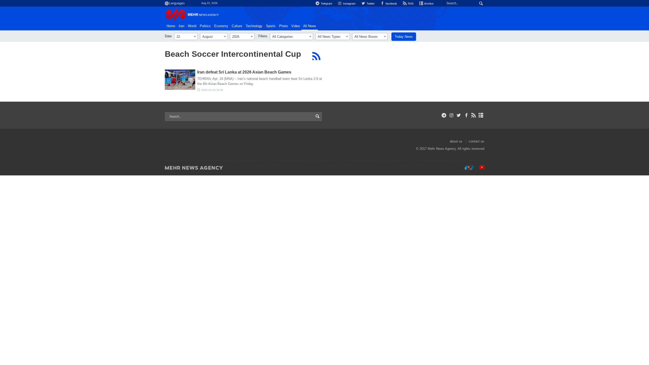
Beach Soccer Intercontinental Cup (233, 54)
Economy (221, 26)
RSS (410, 3)
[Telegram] (444, 115)
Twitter (370, 3)
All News (309, 26)
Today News (404, 37)
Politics (205, 26)
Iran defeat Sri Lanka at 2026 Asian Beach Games (244, 72)
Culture (237, 26)
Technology (254, 26)
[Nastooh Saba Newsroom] (467, 167)
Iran (181, 26)
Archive (429, 3)
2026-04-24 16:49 (212, 90)
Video (295, 26)
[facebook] (466, 115)
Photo (283, 26)
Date (168, 36)
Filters (262, 36)
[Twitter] (459, 115)
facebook (391, 3)
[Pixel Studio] (479, 167)
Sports (271, 26)
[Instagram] (451, 115)
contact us (476, 141)
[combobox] (186, 36)
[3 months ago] (180, 79)
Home (171, 26)
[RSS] (316, 56)
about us (456, 141)
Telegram (326, 3)
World (192, 26)
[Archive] (481, 115)
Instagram (348, 3)
